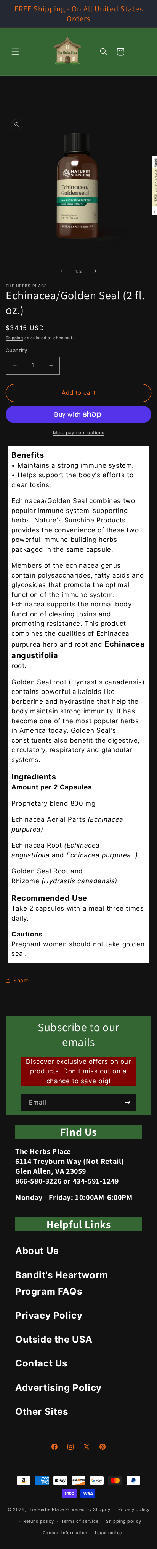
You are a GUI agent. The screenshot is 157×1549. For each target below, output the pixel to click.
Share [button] (21, 980)
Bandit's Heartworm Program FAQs (61, 1283)
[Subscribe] (127, 1102)
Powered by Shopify (88, 1509)
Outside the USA (54, 1339)
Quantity (16, 350)
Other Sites (41, 1411)
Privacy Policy (48, 1315)
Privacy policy (134, 1509)
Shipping (14, 337)
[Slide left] (61, 271)
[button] (15, 51)
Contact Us (41, 1363)
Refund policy (38, 1521)
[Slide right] (95, 271)
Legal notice (108, 1532)
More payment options (78, 432)
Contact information (65, 1532)
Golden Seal (31, 682)
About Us (37, 1250)
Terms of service (79, 1521)
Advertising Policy (58, 1387)
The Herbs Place (45, 1509)
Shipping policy (123, 1521)
